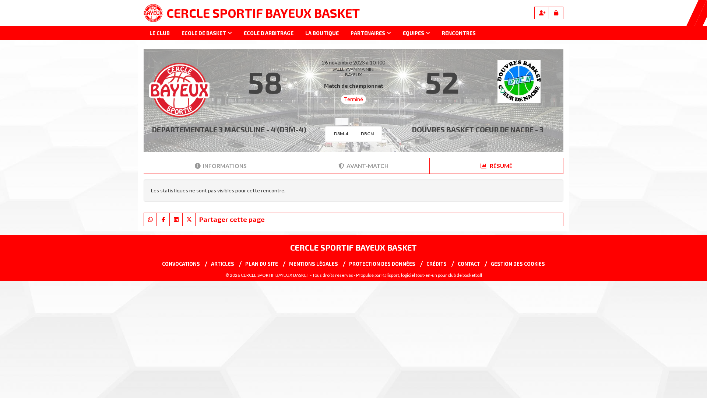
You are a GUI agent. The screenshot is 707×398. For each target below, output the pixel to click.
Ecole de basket (204, 33)
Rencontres (459, 33)
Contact (469, 264)
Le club (160, 33)
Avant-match (367, 166)
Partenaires (368, 33)
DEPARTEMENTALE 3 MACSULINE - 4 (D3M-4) (229, 129)
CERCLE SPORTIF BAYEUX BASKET (263, 12)
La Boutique (322, 33)
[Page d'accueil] (153, 13)
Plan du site (261, 264)
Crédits (436, 264)
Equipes (413, 33)
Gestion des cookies (518, 264)
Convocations (181, 264)
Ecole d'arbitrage (268, 33)
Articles (222, 264)
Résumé (501, 166)
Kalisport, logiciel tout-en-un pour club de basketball (431, 275)
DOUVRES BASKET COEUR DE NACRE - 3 (478, 129)
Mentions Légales (313, 264)
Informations (225, 166)
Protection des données (382, 264)
